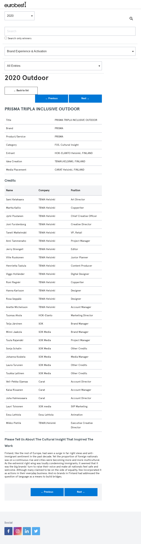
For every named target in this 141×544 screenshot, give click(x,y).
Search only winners (19, 38)
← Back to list (21, 90)
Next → (85, 98)
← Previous (51, 98)
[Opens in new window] (8, 531)
